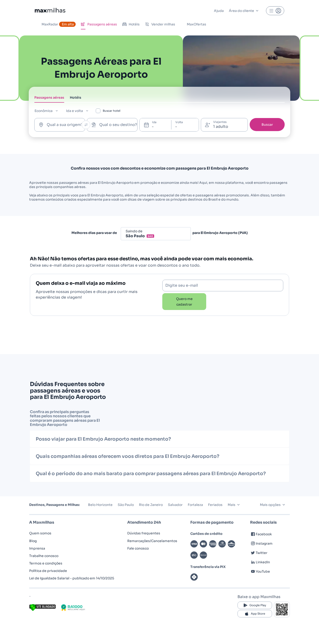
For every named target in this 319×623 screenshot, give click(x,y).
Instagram (264, 543)
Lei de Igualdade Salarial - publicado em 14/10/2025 (71, 578)
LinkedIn (263, 562)
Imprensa (37, 548)
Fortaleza (195, 505)
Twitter (261, 553)
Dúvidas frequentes (143, 533)
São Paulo (126, 505)
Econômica (44, 111)
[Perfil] (275, 10)
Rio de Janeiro (151, 505)
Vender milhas (163, 24)
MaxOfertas (196, 24)
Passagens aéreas (102, 24)
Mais (231, 505)
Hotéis (134, 24)
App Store (258, 613)
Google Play (257, 605)
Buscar (267, 124)
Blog (33, 541)
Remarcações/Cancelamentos (152, 541)
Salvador (175, 505)
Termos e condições (45, 563)
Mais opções (270, 505)
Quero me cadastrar (184, 301)
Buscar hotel (111, 110)
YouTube (263, 571)
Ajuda (219, 11)
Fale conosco (138, 548)
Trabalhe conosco (43, 556)
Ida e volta (74, 111)
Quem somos (40, 533)
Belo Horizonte (100, 505)
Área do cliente (241, 11)
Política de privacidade (48, 571)
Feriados (215, 505)
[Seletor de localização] (86, 125)
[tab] (49, 99)
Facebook (264, 534)
